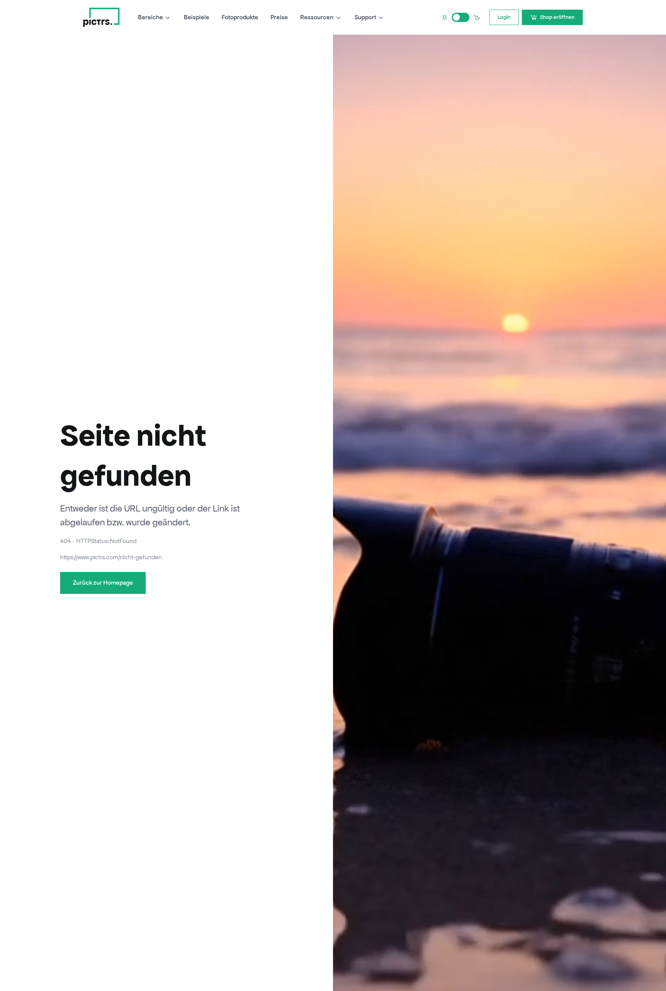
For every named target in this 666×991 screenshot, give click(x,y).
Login (504, 17)
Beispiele (196, 17)
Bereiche (150, 17)
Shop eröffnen (557, 17)
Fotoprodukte (240, 17)
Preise (279, 17)
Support (365, 17)
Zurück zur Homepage (103, 582)
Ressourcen (316, 17)
